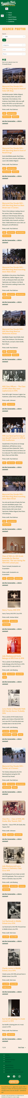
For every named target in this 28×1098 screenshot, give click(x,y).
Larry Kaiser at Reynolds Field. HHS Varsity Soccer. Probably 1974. (13, 711)
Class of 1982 (18, 578)
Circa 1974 (5, 621)
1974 (4, 113)
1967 (4, 834)
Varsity (20, 734)
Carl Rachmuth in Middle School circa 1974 (11, 922)
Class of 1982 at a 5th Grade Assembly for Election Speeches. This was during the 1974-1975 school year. (13, 559)
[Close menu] (6, 8)
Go (4, 40)
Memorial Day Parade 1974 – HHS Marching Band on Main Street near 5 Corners (13, 205)
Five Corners (11, 232)
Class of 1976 (11, 404)
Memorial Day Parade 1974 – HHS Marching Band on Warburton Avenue (13, 331)
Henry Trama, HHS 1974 (11, 610)
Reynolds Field (6, 734)
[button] (24, 37)
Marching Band (12, 113)
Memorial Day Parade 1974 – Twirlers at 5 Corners (13, 767)
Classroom (21, 886)
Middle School (6, 987)
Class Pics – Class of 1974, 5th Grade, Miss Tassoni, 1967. (13, 820)
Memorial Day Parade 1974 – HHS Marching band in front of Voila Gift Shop (13, 88)
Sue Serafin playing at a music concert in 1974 (13, 1020)
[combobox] (13, 45)
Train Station (6, 624)
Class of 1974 (14, 621)
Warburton (15, 116)
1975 (4, 578)
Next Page (22, 1047)
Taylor (18, 1097)
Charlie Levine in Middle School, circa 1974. (11, 969)
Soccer (14, 734)
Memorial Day (6, 116)
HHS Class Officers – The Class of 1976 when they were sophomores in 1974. (13, 388)
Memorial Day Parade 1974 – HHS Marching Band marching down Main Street (13, 269)
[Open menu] (2, 16)
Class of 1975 (20, 674)
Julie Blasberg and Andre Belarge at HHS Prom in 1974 (13, 657)
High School (11, 462)
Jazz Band (19, 462)
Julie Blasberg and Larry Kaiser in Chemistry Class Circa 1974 (12, 868)
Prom (4, 677)
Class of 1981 (14, 936)
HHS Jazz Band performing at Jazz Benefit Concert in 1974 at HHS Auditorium (13, 438)
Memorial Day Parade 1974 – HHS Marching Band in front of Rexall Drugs (14, 150)
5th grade (10, 578)
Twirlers (15, 787)
